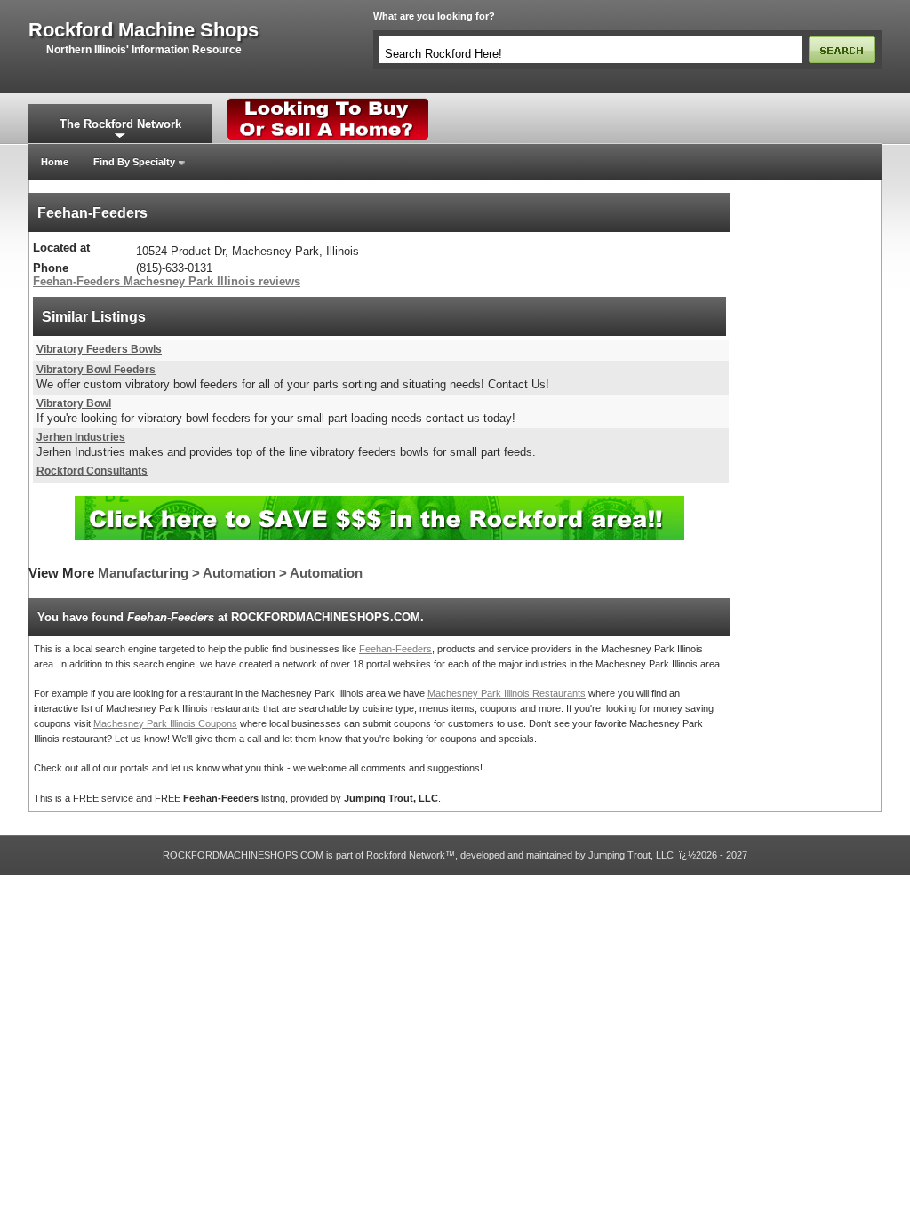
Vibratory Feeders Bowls (99, 349)
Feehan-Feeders (395, 648)
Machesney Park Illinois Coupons (165, 723)
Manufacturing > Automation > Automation (230, 573)
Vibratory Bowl (73, 403)
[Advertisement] (806, 459)
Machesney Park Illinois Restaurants (506, 693)
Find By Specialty (134, 161)
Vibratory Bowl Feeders (96, 369)
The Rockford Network (120, 124)
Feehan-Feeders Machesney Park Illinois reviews (166, 281)
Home (54, 161)
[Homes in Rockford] (328, 102)
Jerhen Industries (80, 437)
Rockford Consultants (92, 471)
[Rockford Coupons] (379, 502)
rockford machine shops (143, 30)
